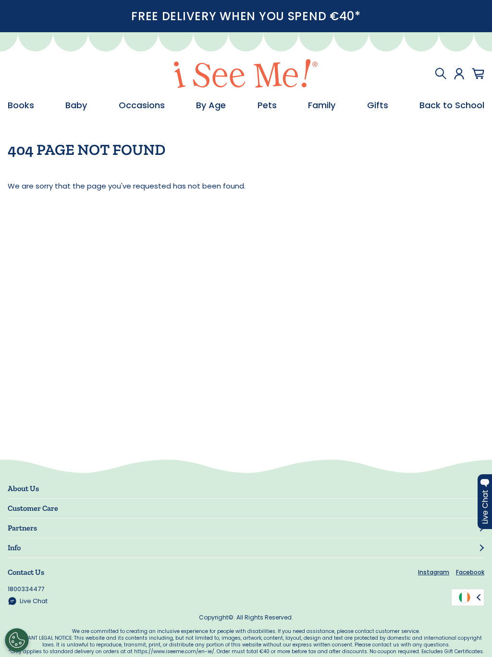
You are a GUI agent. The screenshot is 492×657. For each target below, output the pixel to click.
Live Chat (34, 601)
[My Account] (459, 73)
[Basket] (478, 73)
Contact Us (26, 572)
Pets (267, 105)
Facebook (470, 572)
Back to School (451, 105)
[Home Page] (246, 73)
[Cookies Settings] (17, 640)
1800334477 (26, 589)
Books (21, 105)
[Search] (440, 73)
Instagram (433, 572)
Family (321, 105)
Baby (76, 105)
